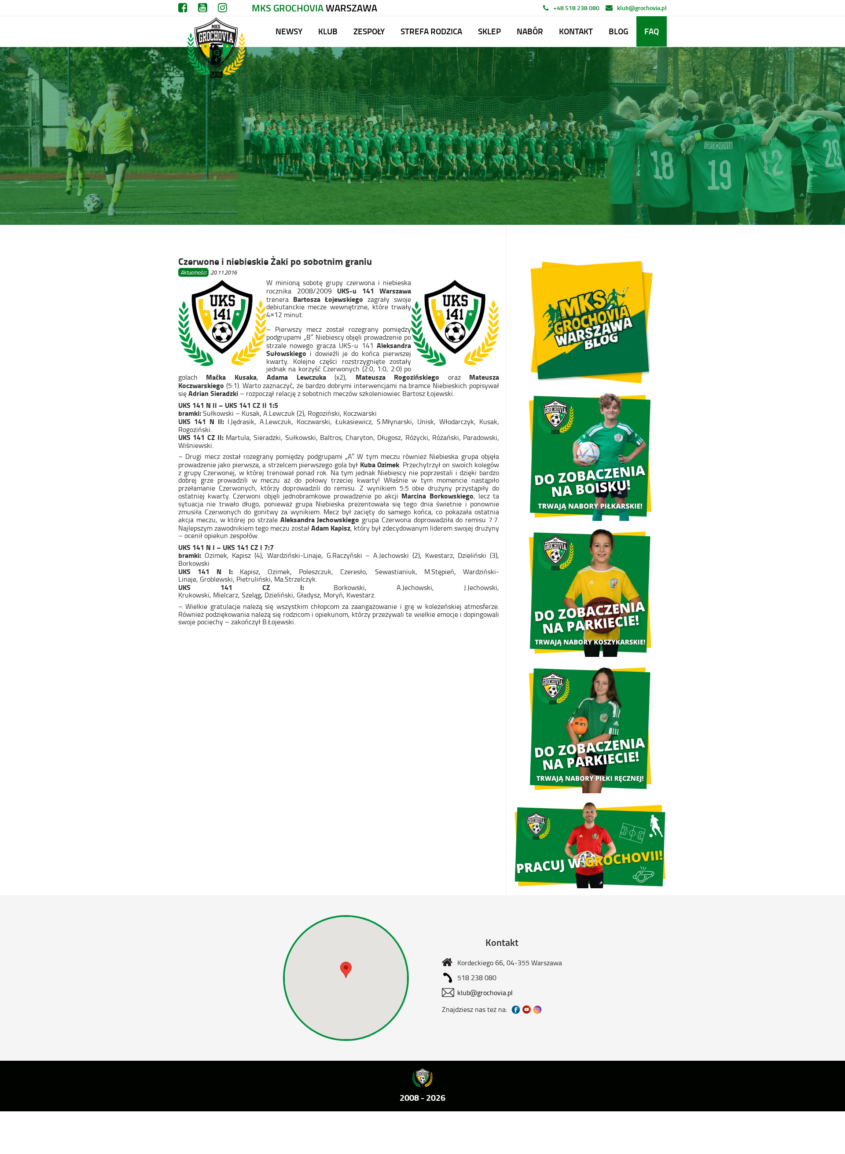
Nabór (530, 31)
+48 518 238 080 (576, 8)
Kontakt (576, 31)
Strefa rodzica (431, 31)
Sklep (489, 31)
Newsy (289, 31)
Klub (328, 31)
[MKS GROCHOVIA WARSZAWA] (215, 31)
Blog (618, 31)
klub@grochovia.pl (642, 8)
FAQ (651, 31)
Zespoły (369, 31)
